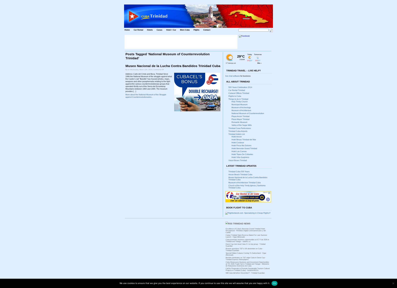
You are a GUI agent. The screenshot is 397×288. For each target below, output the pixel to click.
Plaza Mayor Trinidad (241, 119)
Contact (206, 30)
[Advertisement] (181, 42)
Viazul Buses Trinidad (237, 160)
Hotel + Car (171, 30)
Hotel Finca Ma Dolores (241, 145)
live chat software (232, 76)
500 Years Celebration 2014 (240, 87)
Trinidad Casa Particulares (239, 128)
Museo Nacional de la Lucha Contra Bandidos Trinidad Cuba (172, 66)
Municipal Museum (240, 105)
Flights (196, 30)
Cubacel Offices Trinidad (238, 93)
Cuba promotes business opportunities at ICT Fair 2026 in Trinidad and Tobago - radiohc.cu (247, 240)
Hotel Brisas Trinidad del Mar (244, 140)
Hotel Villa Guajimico (240, 157)
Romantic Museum (239, 122)
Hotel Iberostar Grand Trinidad (244, 148)
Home (127, 30)
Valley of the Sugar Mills (242, 125)
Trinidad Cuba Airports (237, 131)
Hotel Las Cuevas (239, 151)
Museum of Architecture (241, 110)
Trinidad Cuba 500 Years (239, 172)
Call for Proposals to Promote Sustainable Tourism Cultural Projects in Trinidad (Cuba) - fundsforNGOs (248, 269)
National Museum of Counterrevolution (248, 113)
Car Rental (138, 30)
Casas (159, 30)
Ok (274, 283)
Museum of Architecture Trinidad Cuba (244, 183)
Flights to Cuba (234, 96)
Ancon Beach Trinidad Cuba (240, 174)
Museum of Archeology (241, 107)
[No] (393, 283)
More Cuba (185, 30)
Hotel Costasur (238, 143)
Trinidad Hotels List (236, 134)
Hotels (150, 30)
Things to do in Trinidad (238, 99)
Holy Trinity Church (240, 102)
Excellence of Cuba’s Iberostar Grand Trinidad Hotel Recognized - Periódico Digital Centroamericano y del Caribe (246, 230)
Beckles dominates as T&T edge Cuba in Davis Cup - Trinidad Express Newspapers (246, 258)
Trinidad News (241, 223)
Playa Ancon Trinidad (241, 116)
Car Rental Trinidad (236, 90)
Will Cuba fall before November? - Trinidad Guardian (245, 273)
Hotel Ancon (237, 137)
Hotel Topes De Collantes (242, 154)
